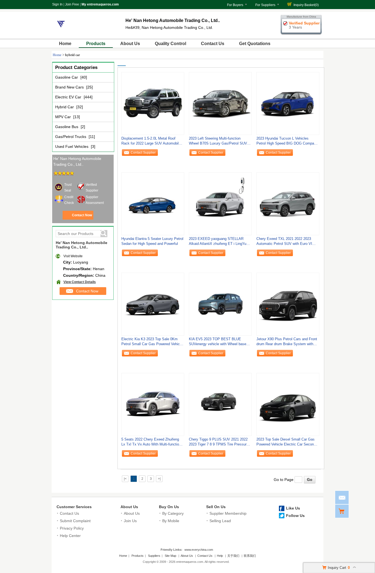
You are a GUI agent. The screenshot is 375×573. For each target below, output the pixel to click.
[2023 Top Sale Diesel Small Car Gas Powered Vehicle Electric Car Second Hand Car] (288, 404)
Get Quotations (254, 43)
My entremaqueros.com (100, 4)
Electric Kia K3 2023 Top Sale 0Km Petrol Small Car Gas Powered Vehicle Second (152, 343)
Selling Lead (220, 521)
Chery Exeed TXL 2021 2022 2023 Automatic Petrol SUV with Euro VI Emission (284, 242)
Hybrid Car (65, 107)
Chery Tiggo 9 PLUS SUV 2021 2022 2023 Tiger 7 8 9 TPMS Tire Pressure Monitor (218, 443)
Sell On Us (216, 507)
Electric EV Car (68, 97)
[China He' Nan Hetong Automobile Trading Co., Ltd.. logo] (61, 32)
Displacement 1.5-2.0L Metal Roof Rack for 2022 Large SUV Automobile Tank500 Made (151, 142)
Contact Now (82, 215)
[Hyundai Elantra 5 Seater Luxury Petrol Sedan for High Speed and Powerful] (153, 204)
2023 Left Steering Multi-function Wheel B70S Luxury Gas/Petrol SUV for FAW (218, 142)
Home (65, 43)
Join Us (130, 521)
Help (220, 555)
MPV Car (63, 117)
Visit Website (73, 256)
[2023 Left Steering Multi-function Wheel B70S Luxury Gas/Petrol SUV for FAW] (220, 103)
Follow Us (295, 515)
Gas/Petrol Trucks (71, 136)
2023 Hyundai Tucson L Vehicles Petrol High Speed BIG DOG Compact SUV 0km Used (286, 142)
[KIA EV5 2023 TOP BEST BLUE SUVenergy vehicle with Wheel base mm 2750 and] (220, 304)
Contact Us (212, 43)
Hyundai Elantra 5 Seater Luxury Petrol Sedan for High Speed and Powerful (152, 241)
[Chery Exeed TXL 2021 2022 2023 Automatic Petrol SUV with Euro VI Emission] (288, 204)
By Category (173, 513)
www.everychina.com (198, 549)
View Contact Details (79, 282)
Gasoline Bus (67, 126)
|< (125, 479)
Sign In (57, 4)
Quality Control (170, 43)
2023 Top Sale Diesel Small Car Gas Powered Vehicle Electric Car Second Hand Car (286, 443)
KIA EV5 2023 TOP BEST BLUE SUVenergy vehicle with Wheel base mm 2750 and (217, 343)
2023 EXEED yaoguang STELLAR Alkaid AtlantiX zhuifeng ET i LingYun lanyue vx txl (218, 242)
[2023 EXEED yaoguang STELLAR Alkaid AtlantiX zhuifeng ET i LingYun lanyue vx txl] (220, 204)
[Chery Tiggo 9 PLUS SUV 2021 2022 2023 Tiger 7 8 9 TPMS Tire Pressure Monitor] (220, 404)
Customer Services (74, 507)
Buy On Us (169, 507)
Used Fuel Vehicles (72, 146)
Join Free (72, 4)
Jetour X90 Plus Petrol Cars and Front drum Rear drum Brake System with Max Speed (286, 343)
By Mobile (170, 521)
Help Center (70, 535)
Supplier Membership (228, 513)
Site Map (170, 555)
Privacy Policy (72, 528)
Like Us (293, 508)
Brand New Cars (70, 87)
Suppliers (154, 555)
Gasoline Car (67, 77)
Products (95, 43)
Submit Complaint (75, 521)
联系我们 (250, 555)
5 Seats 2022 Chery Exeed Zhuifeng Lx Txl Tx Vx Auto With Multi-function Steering (151, 443)
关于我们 (233, 555)
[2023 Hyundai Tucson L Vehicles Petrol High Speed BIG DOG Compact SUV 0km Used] (288, 103)
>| (159, 479)
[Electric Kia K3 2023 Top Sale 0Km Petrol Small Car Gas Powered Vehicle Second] (153, 304)
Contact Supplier (143, 152)
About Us (130, 43)
